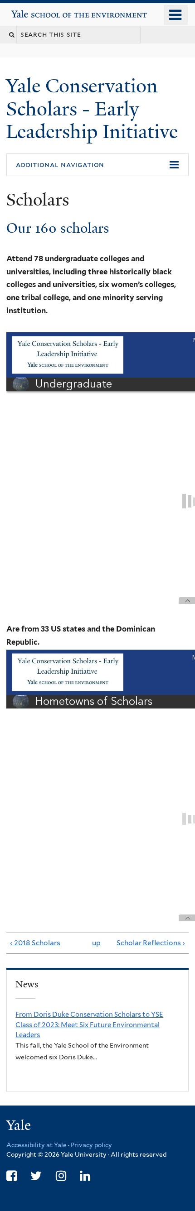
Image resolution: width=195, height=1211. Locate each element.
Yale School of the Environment (37, 11)
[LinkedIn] (85, 1176)
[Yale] (19, 1126)
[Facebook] (11, 1176)
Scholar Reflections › (151, 942)
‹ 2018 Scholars (35, 942)
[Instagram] (61, 1176)
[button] (97, 165)
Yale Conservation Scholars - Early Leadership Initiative (94, 108)
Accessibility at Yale (36, 1145)
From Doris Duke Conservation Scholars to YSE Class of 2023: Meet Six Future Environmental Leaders (89, 1024)
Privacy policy (91, 1145)
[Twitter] (36, 1176)
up (95, 942)
